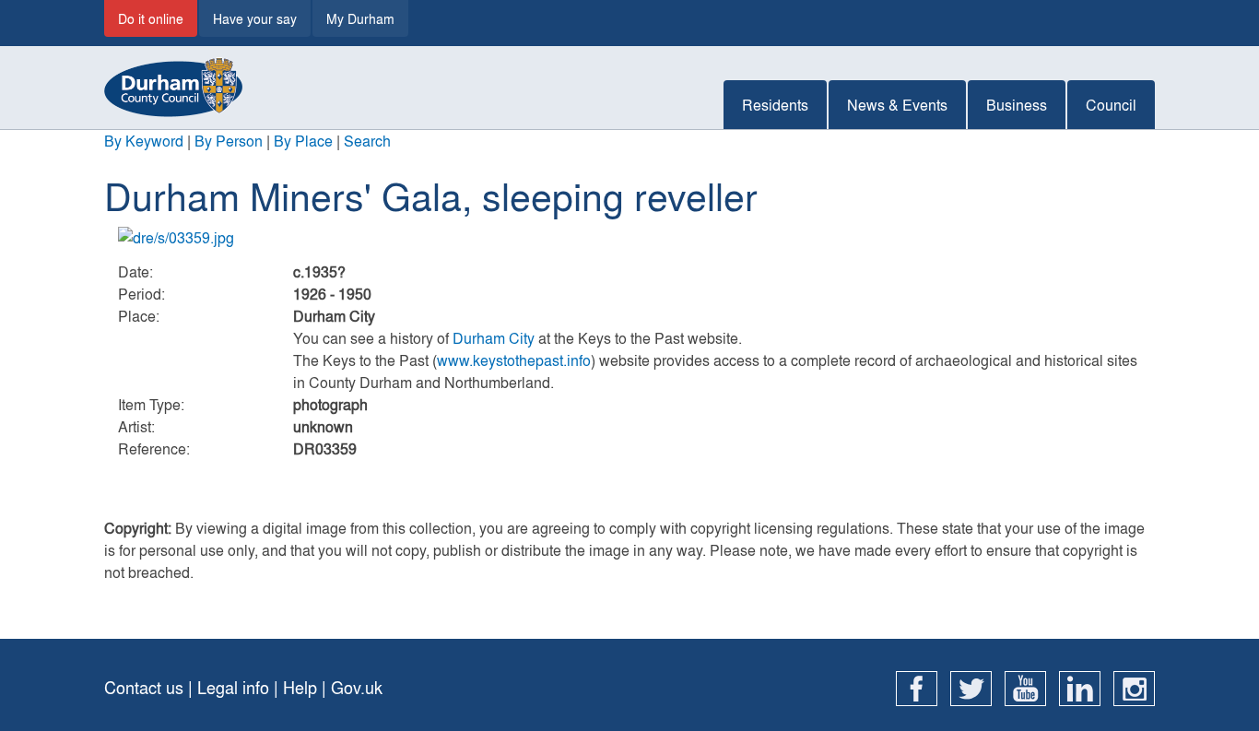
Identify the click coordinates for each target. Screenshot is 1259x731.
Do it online (150, 18)
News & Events (897, 104)
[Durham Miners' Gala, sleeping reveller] (629, 238)
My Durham (360, 18)
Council (1111, 104)
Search (367, 140)
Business (1016, 104)
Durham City (494, 337)
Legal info (233, 687)
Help (300, 687)
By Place (303, 140)
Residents (775, 104)
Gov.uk (356, 687)
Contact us (143, 687)
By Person (228, 140)
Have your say (255, 18)
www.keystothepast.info (514, 360)
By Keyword (143, 140)
